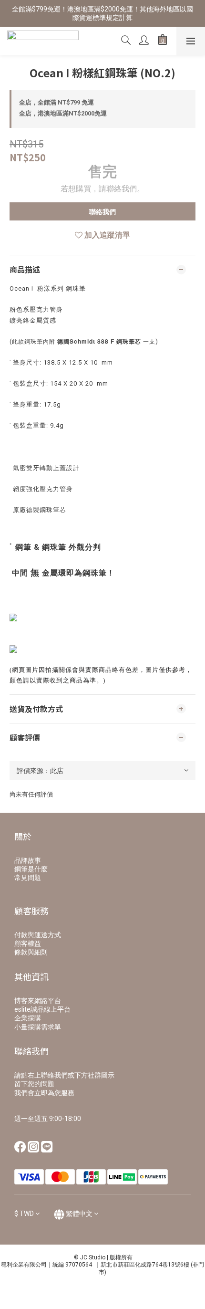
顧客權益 (27, 943)
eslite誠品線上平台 (42, 1009)
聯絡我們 (102, 212)
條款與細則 (31, 952)
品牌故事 (27, 860)
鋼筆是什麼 (31, 869)
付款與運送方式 (37, 935)
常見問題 (27, 877)
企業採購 (27, 1018)
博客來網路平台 (37, 1001)
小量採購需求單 (37, 1027)
